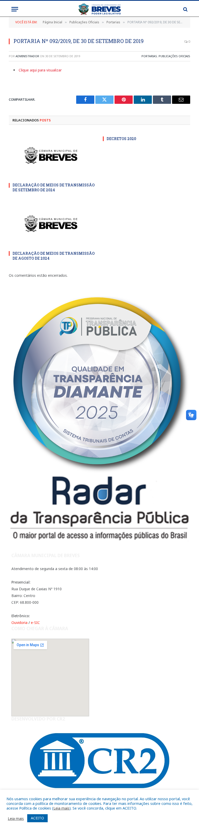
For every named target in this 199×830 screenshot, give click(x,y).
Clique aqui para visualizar (40, 70)
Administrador (27, 56)
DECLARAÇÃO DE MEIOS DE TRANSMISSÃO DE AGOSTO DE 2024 (53, 256)
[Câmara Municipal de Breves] (99, 9)
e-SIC (35, 622)
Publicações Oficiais (174, 56)
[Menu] (14, 9)
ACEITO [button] (37, 818)
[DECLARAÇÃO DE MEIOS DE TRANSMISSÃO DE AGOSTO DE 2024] (52, 223)
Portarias (149, 56)
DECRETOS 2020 (121, 138)
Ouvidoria (19, 622)
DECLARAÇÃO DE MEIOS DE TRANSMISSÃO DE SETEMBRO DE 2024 (53, 187)
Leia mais (61, 808)
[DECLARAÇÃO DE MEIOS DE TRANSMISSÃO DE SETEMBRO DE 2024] (52, 155)
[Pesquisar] (185, 9)
